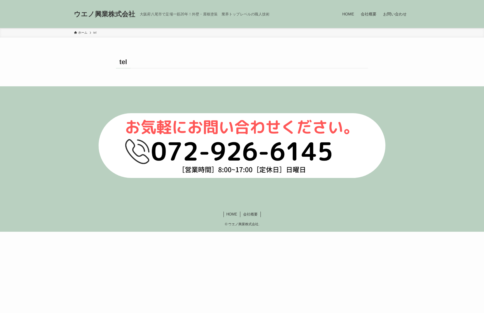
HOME (231, 214)
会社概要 (250, 214)
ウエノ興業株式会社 (104, 14)
